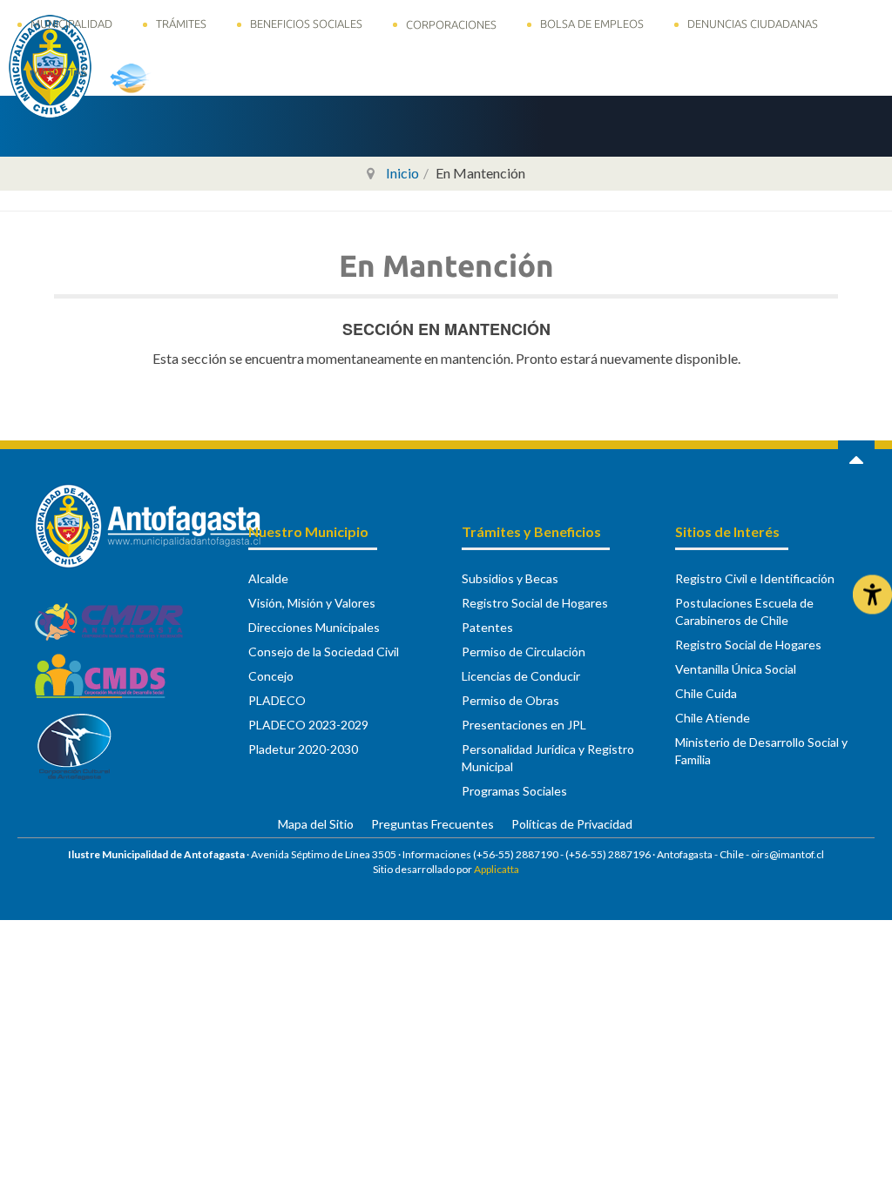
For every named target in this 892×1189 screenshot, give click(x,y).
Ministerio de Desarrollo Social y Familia (761, 751)
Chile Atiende (712, 717)
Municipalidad (71, 23)
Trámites (181, 23)
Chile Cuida (706, 693)
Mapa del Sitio (316, 823)
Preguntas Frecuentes (432, 823)
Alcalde (268, 578)
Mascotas (58, 71)
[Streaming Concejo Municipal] (330, 77)
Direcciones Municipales (314, 627)
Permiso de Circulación (523, 651)
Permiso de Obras (510, 700)
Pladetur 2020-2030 (303, 749)
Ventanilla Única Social (735, 669)
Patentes (487, 627)
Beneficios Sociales (306, 23)
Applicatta (496, 869)
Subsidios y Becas (510, 578)
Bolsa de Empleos (592, 23)
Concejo (271, 675)
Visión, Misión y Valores (311, 602)
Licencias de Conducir (521, 675)
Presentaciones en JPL (524, 724)
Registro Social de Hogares (535, 602)
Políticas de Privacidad (571, 823)
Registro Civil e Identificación (755, 578)
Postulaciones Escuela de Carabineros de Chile (744, 611)
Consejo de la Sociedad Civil (323, 651)
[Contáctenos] (254, 76)
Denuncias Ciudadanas (752, 23)
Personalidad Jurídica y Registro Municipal (548, 758)
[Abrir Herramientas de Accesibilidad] (872, 595)
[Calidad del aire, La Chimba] (157, 77)
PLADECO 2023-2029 (308, 724)
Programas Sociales (514, 790)
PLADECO (277, 700)
